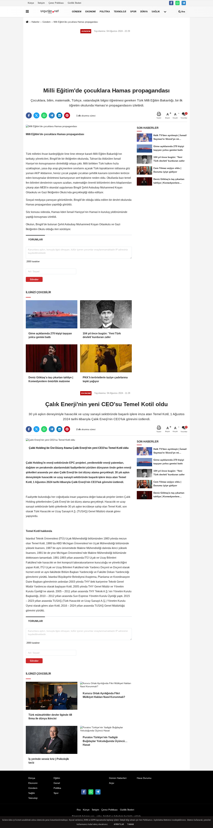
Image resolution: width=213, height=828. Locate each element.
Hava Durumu (144, 778)
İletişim (41, 3)
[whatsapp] (44, 115)
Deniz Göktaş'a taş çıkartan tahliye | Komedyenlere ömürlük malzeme (50, 379)
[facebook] (29, 115)
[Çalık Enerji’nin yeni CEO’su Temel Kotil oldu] (50, 440)
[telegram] (52, 115)
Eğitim (57, 778)
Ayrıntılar (119, 824)
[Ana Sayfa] (27, 22)
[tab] (35, 239)
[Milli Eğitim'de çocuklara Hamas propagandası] (51, 126)
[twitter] (36, 115)
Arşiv (111, 783)
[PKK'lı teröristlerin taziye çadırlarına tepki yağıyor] (106, 358)
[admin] (184, 3)
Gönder (34, 279)
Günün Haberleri (117, 778)
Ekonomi (90, 11)
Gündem (76, 11)
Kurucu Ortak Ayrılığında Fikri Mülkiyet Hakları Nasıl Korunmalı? (104, 695)
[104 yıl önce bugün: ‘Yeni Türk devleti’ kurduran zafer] (106, 314)
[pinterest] (67, 115)
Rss (79, 810)
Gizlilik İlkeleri (74, 3)
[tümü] (165, 11)
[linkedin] (59, 115)
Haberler (35, 22)
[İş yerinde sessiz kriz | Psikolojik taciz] (51, 740)
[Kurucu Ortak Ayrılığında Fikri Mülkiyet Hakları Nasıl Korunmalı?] (106, 685)
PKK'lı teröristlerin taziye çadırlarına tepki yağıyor (105, 379)
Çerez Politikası (56, 3)
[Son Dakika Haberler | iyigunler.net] (49, 11)
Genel (57, 783)
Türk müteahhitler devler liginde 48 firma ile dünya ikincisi (50, 716)
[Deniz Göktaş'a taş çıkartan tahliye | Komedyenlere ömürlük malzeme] (51, 358)
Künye (31, 3)
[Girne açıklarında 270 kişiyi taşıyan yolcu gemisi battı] (51, 314)
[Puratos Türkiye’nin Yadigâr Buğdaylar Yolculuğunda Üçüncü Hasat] (106, 729)
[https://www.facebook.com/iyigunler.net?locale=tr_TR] (171, 3)
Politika (105, 11)
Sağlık (156, 11)
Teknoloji (120, 11)
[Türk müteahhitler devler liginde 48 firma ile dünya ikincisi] (51, 696)
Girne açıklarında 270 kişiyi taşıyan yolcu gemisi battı (50, 335)
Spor (133, 11)
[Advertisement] (106, 60)
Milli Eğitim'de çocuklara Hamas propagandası (76, 22)
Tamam (130, 824)
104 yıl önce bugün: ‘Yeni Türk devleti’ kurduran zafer (102, 335)
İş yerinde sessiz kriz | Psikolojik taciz (48, 761)
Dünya (144, 11)
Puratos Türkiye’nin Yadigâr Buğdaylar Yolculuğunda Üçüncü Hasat (104, 739)
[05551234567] (177, 3)
